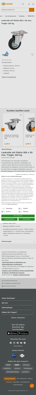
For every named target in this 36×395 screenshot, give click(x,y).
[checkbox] (3, 209)
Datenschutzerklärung (22, 174)
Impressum (32, 174)
